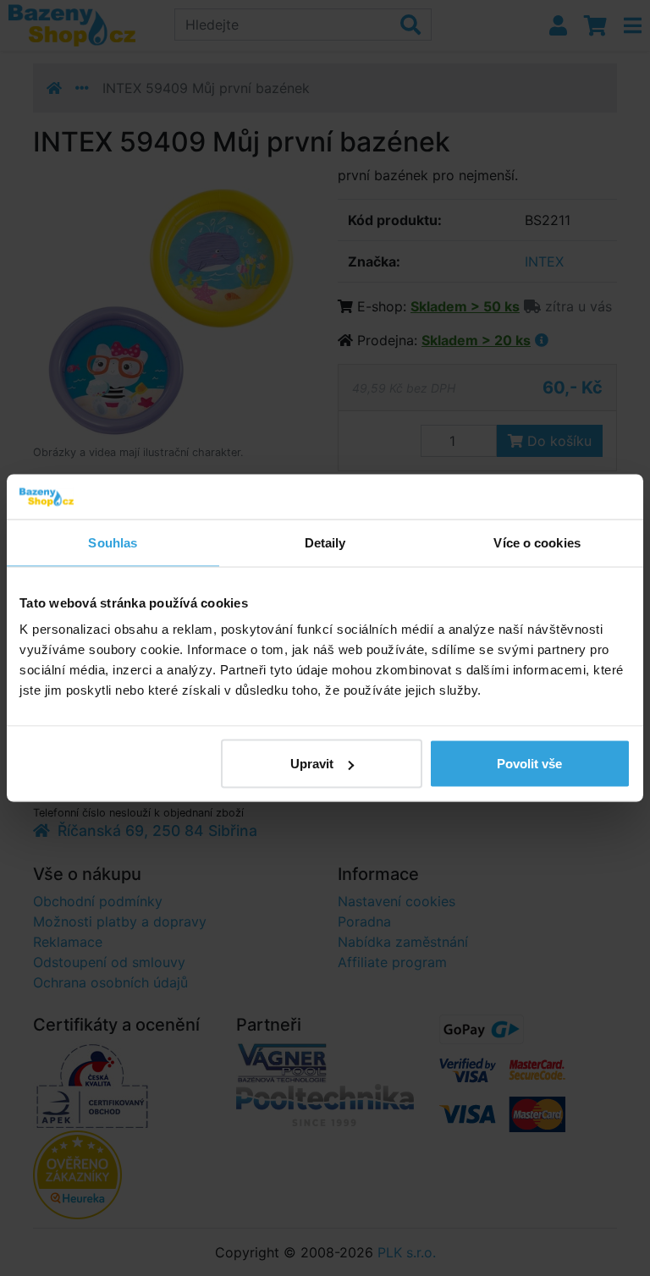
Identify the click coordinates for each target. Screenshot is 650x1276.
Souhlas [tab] (112, 542)
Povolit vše (529, 763)
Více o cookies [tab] (536, 542)
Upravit (311, 763)
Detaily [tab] (325, 542)
